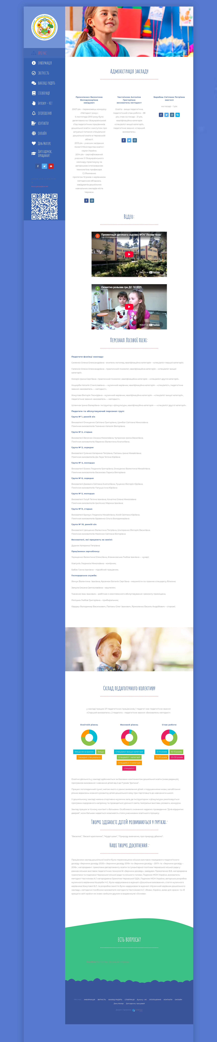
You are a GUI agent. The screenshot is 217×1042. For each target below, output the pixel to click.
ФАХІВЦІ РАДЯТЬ (115, 1000)
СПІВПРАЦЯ (129, 1000)
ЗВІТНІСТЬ (102, 1000)
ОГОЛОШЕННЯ (155, 1000)
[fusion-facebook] (86, 201)
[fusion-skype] (177, 115)
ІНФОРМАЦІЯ (89, 1000)
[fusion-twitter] (129, 140)
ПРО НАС (78, 1000)
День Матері (119, 1003)
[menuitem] (44, 53)
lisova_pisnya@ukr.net (39, 186)
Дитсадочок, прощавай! (135, 1003)
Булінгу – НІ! (142, 1000)
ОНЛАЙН (178, 1000)
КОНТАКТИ (168, 1000)
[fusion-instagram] (92, 201)
